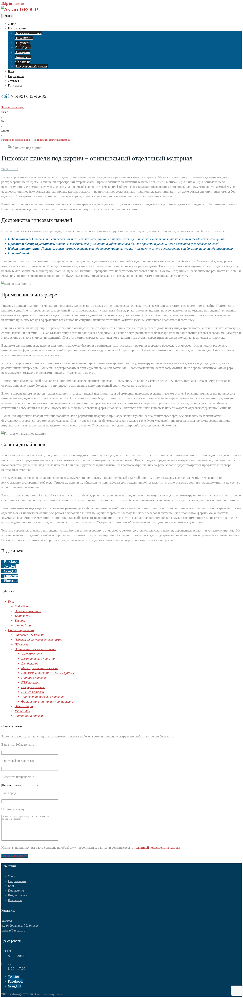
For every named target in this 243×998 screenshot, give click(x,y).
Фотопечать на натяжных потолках (48, 701)
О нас (12, 24)
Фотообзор (23, 625)
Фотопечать (23, 57)
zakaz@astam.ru (14, 930)
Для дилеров (29, 663)
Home (4, 112)
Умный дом (23, 47)
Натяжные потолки (28, 33)
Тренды (5, 130)
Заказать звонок (12, 107)
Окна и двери (24, 706)
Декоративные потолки (38, 659)
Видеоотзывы (17, 895)
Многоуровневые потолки (39, 668)
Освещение (22, 52)
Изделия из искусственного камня (38, 640)
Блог (11, 71)
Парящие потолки (34, 678)
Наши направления (21, 630)
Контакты (15, 85)
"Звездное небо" (32, 654)
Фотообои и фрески (29, 716)
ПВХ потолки (30, 682)
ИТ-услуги (22, 43)
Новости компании (28, 611)
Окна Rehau (24, 38)
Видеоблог (22, 606)
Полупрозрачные (33, 687)
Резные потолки (32, 692)
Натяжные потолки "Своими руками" (48, 673)
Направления (17, 28)
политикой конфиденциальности (157, 847)
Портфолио (16, 76)
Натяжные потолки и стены (35, 649)
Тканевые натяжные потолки (42, 697)
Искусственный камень (31, 66)
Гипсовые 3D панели (29, 635)
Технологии (22, 616)
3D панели (22, 62)
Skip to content (12, 4)
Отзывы (13, 81)
